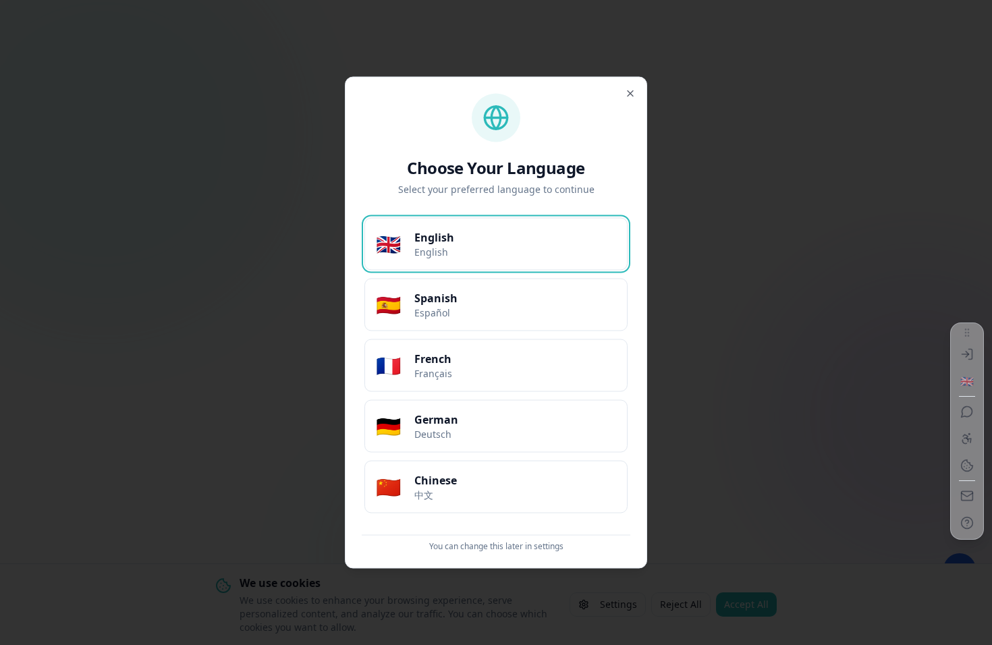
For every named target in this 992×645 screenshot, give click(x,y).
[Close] (630, 93)
